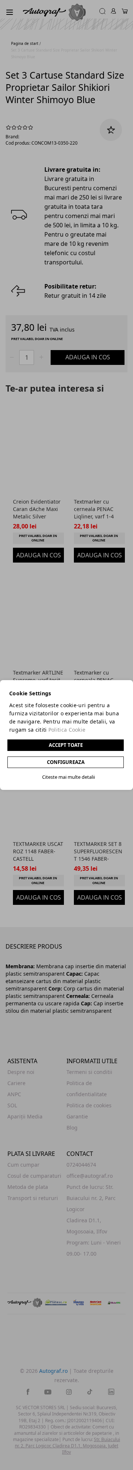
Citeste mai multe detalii (68, 777)
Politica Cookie (67, 729)
